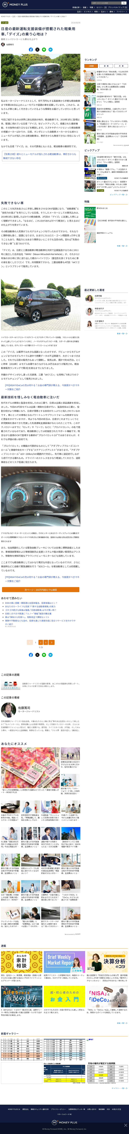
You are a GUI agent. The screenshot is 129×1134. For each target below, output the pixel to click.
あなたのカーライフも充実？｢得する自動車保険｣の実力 (30, 606)
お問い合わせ (91, 1109)
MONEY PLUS (5, 16)
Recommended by (70, 934)
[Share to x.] (37, 50)
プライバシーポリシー (58, 1109)
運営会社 (25, 1109)
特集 (91, 7)
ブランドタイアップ (117, 7)
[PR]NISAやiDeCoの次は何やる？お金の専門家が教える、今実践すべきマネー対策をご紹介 (42, 387)
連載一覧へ (121, 1023)
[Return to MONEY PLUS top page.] (15, 4)
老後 (96, 11)
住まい (103, 11)
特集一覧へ (121, 246)
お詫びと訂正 (116, 1109)
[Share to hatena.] (51, 50)
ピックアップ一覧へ (118, 194)
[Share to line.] (44, 50)
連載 (84, 7)
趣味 (111, 11)
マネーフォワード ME (64, 1114)
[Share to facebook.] (31, 50)
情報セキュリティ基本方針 (40, 1109)
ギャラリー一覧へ (119, 1088)
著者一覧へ (121, 333)
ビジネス (87, 11)
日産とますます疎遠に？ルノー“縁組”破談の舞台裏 (28, 613)
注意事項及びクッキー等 (76, 1109)
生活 (79, 11)
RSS (108, 1109)
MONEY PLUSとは (14, 1109)
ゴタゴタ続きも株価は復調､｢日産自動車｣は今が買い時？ (30, 609)
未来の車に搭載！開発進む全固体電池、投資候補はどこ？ (31, 602)
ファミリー (120, 11)
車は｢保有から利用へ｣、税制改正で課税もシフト (27, 617)
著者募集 (102, 1109)
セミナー (101, 7)
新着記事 (76, 7)
